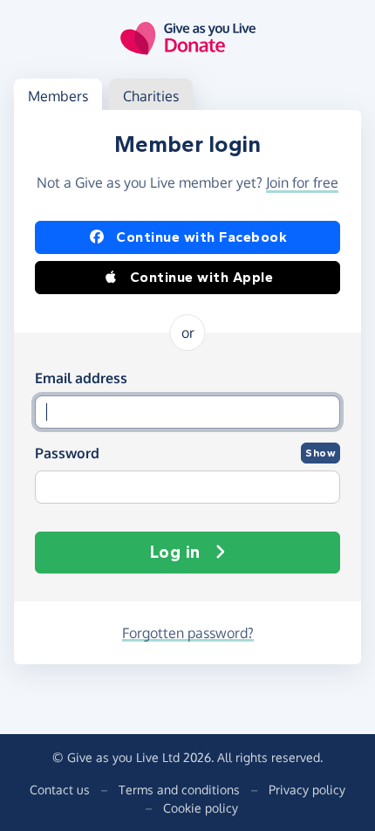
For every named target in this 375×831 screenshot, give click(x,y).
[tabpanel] (187, 387)
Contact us (60, 789)
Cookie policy (200, 807)
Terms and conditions (179, 789)
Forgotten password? (188, 633)
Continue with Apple (202, 277)
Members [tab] (58, 96)
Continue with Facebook (201, 237)
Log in (175, 552)
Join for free (302, 182)
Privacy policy (307, 789)
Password (67, 453)
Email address (81, 378)
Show (320, 453)
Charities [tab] (151, 96)
